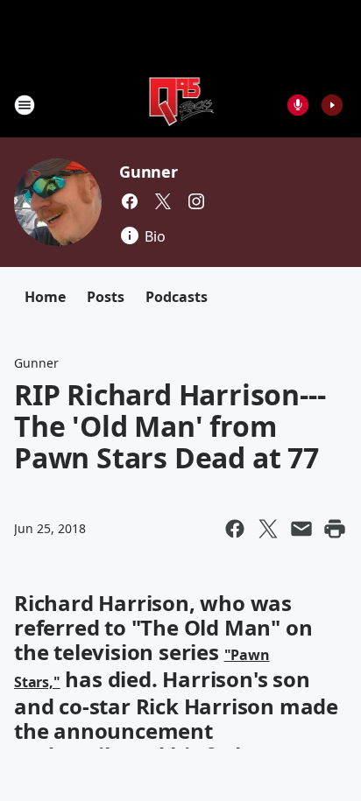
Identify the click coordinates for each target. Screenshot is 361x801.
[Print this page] (334, 528)
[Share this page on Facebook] (235, 528)
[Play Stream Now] (332, 105)
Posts (105, 296)
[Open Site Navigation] (24, 105)
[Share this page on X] (268, 528)
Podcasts (176, 296)
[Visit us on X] (162, 201)
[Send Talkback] (297, 105)
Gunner (148, 171)
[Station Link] (181, 104)
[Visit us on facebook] (129, 201)
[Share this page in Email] (301, 528)
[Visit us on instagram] (196, 201)
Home (45, 296)
